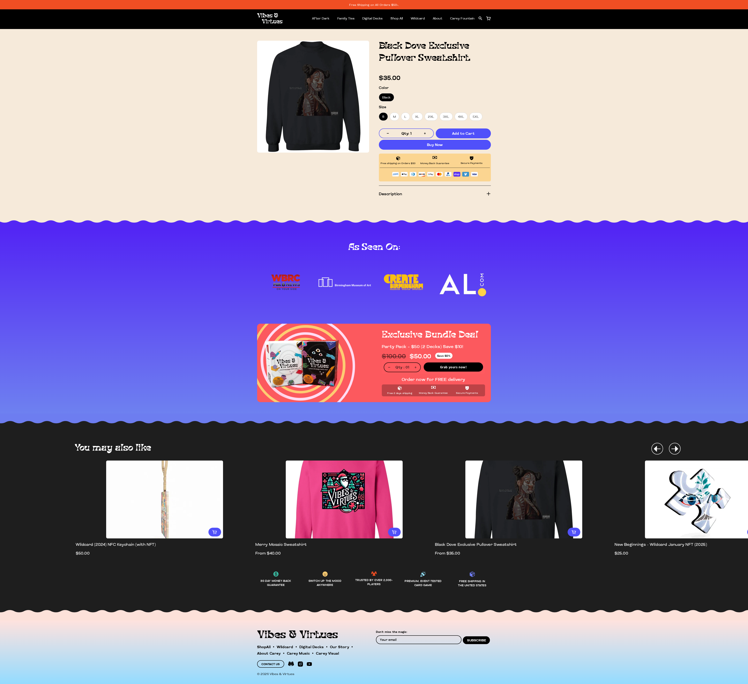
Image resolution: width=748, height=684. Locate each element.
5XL (476, 116)
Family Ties (346, 18)
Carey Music (298, 653)
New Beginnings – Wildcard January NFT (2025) (301, 544)
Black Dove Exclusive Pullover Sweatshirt (117, 544)
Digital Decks (372, 18)
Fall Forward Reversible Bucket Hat (649, 544)
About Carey (269, 653)
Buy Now (435, 144)
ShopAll (264, 647)
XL (417, 116)
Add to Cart (463, 133)
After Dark (321, 18)
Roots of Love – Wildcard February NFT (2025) (481, 544)
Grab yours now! (453, 367)
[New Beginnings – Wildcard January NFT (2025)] (344, 499)
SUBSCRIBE (476, 640)
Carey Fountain (462, 18)
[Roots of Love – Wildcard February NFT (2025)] (523, 499)
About (437, 18)
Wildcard (418, 18)
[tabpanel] (164, 508)
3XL (446, 116)
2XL (431, 116)
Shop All (397, 18)
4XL (461, 116)
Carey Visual (327, 653)
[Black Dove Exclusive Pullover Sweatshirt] (164, 499)
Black (386, 97)
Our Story (339, 647)
